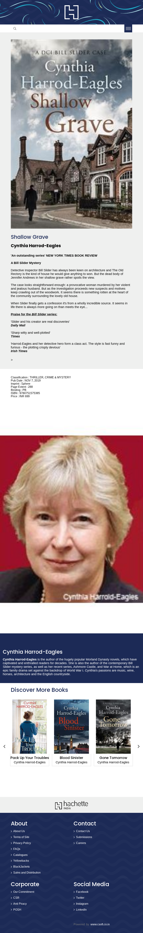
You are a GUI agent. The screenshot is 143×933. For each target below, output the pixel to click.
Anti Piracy (20, 903)
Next (138, 746)
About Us (19, 831)
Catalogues (20, 854)
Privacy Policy (22, 843)
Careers (81, 843)
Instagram (82, 903)
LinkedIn (81, 909)
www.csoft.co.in (100, 924)
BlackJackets (21, 866)
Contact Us (83, 831)
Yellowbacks (21, 860)
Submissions (84, 837)
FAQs (16, 848)
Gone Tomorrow (81, 757)
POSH (17, 909)
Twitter (80, 897)
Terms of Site (21, 837)
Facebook (82, 891)
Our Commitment (23, 891)
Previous (4, 746)
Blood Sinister (39, 757)
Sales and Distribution (27, 872)
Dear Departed (123, 757)
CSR (16, 897)
